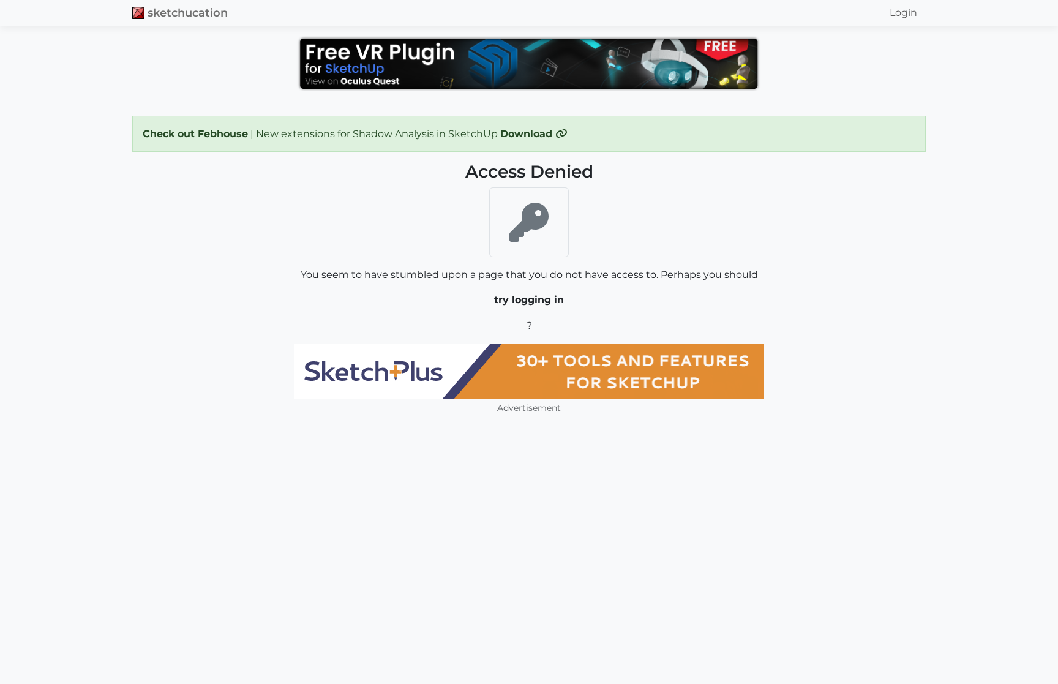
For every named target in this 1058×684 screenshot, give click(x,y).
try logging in (529, 300)
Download (527, 134)
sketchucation (188, 12)
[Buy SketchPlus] (529, 371)
